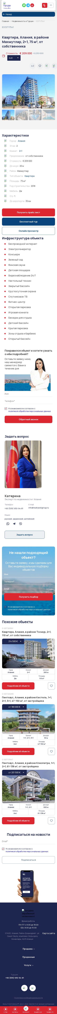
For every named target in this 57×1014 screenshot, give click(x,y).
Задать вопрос (24, 534)
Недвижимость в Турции (23, 21)
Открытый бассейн (19, 338)
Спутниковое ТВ (17, 296)
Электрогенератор (19, 249)
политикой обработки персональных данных (29, 411)
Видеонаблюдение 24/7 (22, 275)
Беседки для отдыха (20, 317)
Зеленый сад (15, 259)
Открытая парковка (19, 307)
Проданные (28, 957)
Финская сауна (16, 264)
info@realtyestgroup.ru (38, 507)
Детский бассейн (18, 323)
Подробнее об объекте (18, 686)
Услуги (27, 965)
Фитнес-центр (16, 301)
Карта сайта (49, 933)
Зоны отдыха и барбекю (22, 333)
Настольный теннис (19, 280)
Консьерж (14, 254)
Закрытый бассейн (19, 286)
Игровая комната (18, 312)
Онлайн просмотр (28, 230)
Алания (21, 140)
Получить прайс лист (28, 212)
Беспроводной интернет (22, 243)
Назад (9, 14)
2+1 (20, 150)
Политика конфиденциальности (28, 997)
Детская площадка (19, 270)
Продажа (27, 948)
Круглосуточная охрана (22, 291)
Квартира (29, 176)
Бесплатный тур (29, 221)
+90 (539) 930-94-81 (14, 508)
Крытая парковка (18, 328)
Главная (5, 21)
